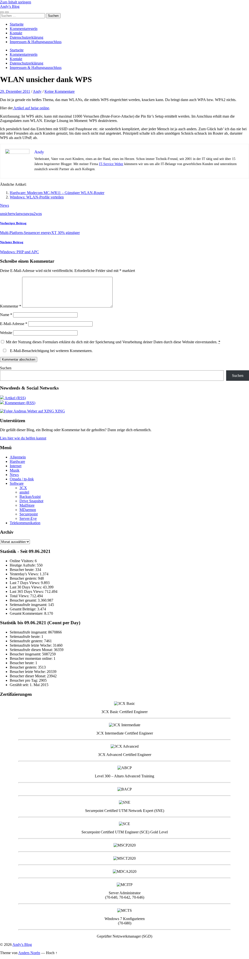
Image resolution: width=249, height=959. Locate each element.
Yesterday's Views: (25, 574)
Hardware (17, 461)
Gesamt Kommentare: (27, 613)
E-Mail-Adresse (13, 324)
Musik (14, 470)
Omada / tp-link (22, 479)
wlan (16, 214)
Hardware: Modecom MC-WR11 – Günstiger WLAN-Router (57, 193)
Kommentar (10, 306)
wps (39, 214)
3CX (23, 488)
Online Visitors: (22, 561)
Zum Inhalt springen (15, 2)
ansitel (24, 492)
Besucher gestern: (24, 578)
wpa (23, 214)
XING (59, 411)
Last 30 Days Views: (26, 587)
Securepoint (28, 514)
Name (6, 315)
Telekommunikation (25, 523)
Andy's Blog (9, 6)
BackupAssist (30, 496)
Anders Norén (29, 953)
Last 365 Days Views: (27, 591)
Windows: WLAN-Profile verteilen (37, 197)
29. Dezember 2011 (15, 91)
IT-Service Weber (111, 164)
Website (6, 333)
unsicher (6, 214)
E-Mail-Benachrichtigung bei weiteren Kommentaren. (51, 351)
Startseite (17, 24)
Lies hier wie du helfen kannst (23, 438)
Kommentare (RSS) (19, 403)
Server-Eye (28, 518)
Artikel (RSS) (15, 398)
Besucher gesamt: (24, 600)
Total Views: (20, 596)
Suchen (5, 368)
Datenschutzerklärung (26, 37)
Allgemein (18, 457)
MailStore (27, 505)
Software (17, 483)
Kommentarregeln (23, 29)
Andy (37, 91)
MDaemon (27, 510)
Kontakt (16, 33)
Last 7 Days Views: (25, 583)
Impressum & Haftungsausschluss (36, 42)
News (4, 205)
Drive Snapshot (31, 501)
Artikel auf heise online (31, 108)
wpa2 (31, 214)
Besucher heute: (22, 570)
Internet (15, 466)
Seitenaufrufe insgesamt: (29, 605)
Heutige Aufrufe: (23, 565)
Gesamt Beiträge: (23, 609)
